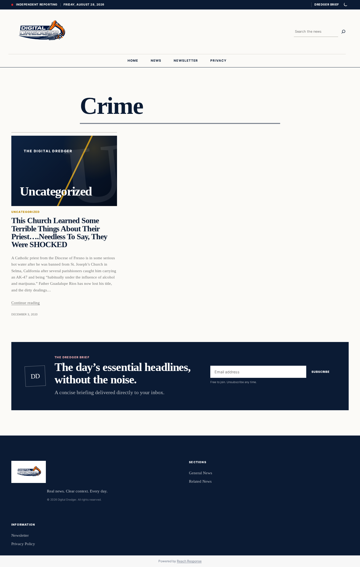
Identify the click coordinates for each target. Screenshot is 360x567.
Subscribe (321, 372)
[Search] (343, 31)
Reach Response (189, 561)
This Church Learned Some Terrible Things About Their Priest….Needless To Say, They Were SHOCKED (59, 232)
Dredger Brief (326, 4)
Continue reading (25, 302)
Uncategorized (25, 212)
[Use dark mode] (345, 4)
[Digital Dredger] (41, 32)
